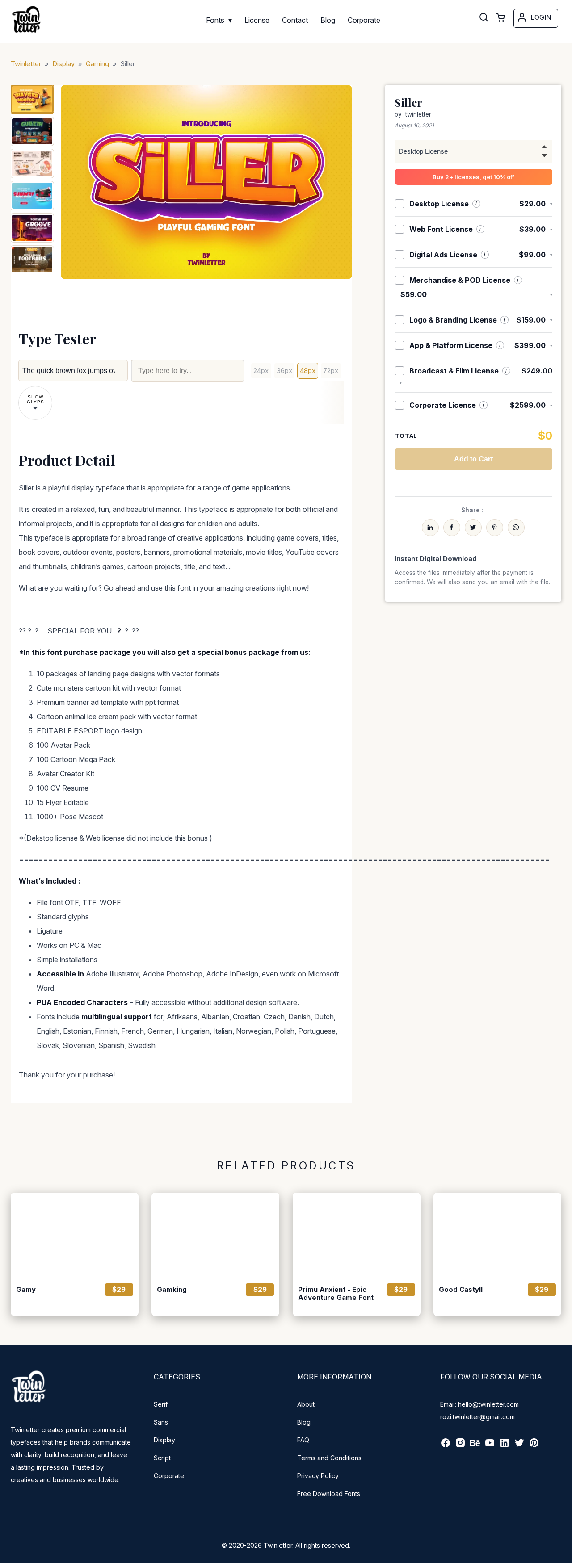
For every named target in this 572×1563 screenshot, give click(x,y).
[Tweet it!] (473, 527)
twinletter (418, 114)
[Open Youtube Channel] (489, 1446)
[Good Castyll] (497, 1235)
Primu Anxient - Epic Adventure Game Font (336, 1294)
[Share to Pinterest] (494, 527)
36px (284, 370)
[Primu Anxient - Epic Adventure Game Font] (357, 1235)
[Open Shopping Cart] (500, 18)
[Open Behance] (475, 1446)
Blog (304, 1422)
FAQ (303, 1440)
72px (330, 370)
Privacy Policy (318, 1475)
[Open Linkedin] (504, 1446)
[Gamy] (75, 1235)
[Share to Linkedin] (430, 527)
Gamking (172, 1290)
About (306, 1404)
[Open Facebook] (445, 1446)
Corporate (169, 1475)
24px (261, 370)
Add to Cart (473, 459)
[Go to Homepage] (26, 34)
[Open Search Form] (484, 18)
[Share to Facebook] (451, 527)
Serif (161, 1404)
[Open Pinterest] (534, 1446)
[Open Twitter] (519, 1446)
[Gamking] (215, 1235)
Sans (161, 1422)
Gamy (26, 1290)
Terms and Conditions (329, 1458)
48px (307, 370)
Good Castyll (461, 1290)
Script (162, 1458)
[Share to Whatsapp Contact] (516, 527)
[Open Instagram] (460, 1446)
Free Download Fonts (328, 1493)
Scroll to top (564, 1555)
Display (164, 1440)
